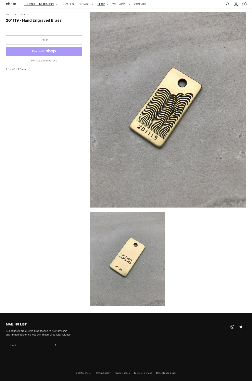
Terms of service (143, 373)
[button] (40, 4)
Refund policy (103, 373)
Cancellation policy (166, 373)
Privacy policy (122, 373)
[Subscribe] (54, 345)
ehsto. (88, 373)
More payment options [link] (44, 60)
